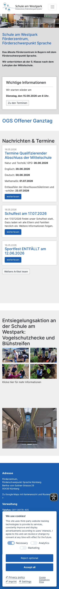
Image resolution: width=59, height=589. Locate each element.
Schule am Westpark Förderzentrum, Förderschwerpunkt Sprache (26, 38)
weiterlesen (13, 196)
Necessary (22, 543)
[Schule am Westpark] (22, 7)
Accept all (29, 567)
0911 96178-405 (20, 510)
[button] (52, 7)
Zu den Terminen (17, 102)
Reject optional (29, 558)
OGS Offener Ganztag (27, 121)
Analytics (44, 543)
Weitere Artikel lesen (16, 271)
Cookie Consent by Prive (44, 579)
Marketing (33, 547)
